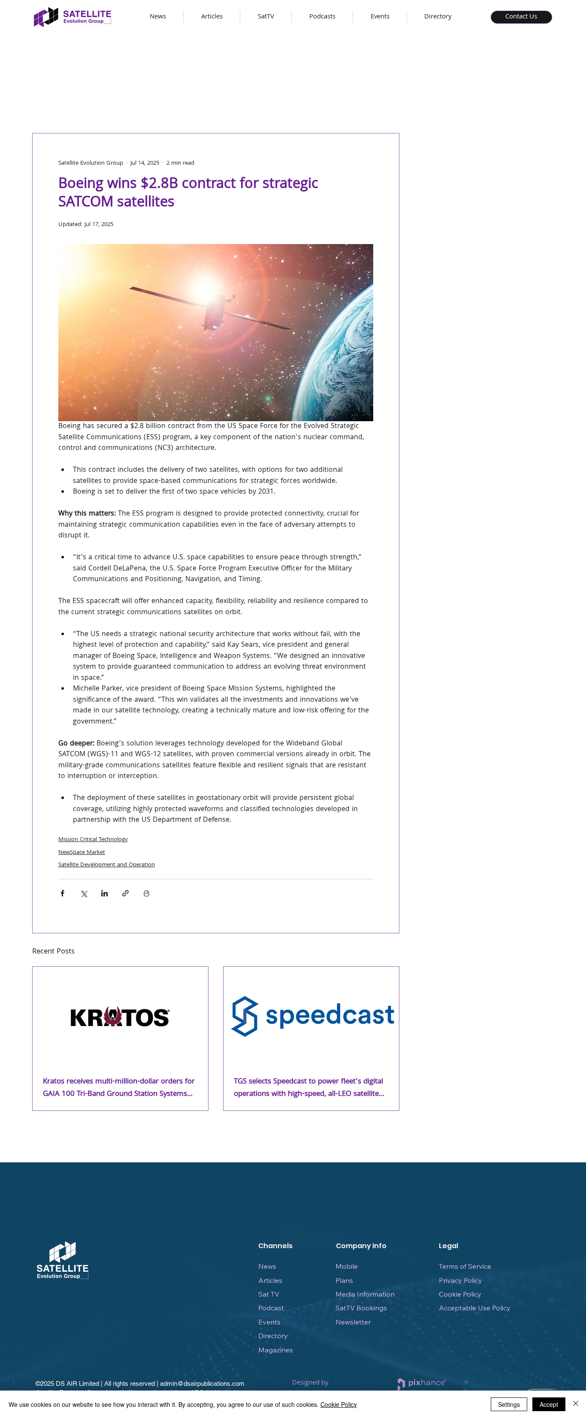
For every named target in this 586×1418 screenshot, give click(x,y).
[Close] (576, 1404)
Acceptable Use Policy (474, 1307)
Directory (273, 1335)
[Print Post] (146, 893)
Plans (344, 1280)
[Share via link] (125, 893)
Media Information (365, 1294)
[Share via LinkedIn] (104, 893)
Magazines (275, 1350)
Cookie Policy (460, 1294)
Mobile (346, 1266)
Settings (509, 1404)
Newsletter (353, 1322)
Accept (549, 1404)
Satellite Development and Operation (106, 865)
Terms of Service (465, 1266)
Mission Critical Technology (93, 840)
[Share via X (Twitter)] (83, 893)
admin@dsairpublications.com (202, 1383)
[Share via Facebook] (62, 893)
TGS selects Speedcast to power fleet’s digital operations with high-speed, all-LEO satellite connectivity (308, 1088)
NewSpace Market (81, 852)
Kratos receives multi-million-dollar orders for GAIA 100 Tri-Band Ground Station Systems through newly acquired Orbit (119, 1088)
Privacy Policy (460, 1280)
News (267, 1266)
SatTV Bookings (361, 1307)
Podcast (271, 1307)
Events (269, 1322)
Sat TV (268, 1294)
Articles (270, 1280)
